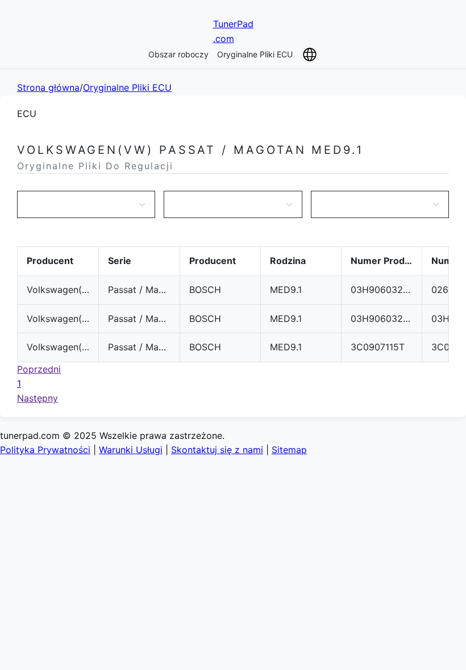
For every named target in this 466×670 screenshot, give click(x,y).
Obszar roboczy (178, 54)
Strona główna (48, 87)
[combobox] (80, 204)
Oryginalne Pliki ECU (255, 54)
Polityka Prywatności (45, 449)
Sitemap (289, 449)
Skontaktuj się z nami (217, 449)
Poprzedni (39, 369)
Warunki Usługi (131, 449)
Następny (37, 398)
